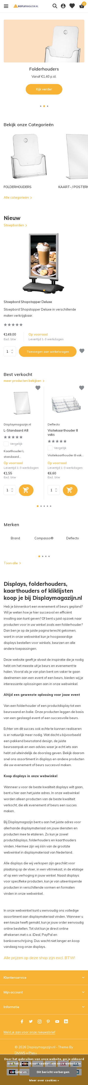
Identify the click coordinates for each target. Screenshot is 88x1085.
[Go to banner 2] (44, 57)
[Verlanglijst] (72, 6)
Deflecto (54, 424)
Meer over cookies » (44, 1080)
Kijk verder (44, 89)
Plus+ (33, 1053)
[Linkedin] (66, 1021)
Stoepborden (14, 225)
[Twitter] (31, 1021)
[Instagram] (40, 1021)
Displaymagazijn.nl (17, 424)
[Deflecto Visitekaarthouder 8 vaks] (66, 403)
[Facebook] (22, 1021)
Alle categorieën (16, 197)
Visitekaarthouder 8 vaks (63, 432)
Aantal (11, 351)
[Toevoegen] (26, 490)
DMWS (20, 1053)
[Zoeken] (55, 5)
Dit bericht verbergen (53, 1072)
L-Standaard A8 (16, 430)
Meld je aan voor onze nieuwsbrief (29, 1032)
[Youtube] (57, 1021)
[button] (40, 106)
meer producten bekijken (22, 381)
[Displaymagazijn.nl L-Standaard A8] (22, 403)
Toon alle (11, 563)
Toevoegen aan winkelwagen (48, 351)
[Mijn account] (63, 6)
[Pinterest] (48, 1021)
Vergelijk (16, 444)
